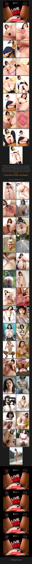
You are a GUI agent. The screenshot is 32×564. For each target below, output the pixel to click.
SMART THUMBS (19, 464)
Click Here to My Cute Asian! (16, 175)
